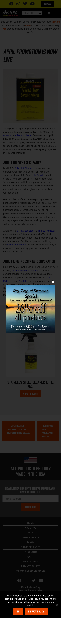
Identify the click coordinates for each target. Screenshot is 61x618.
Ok (18, 611)
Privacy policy (36, 611)
